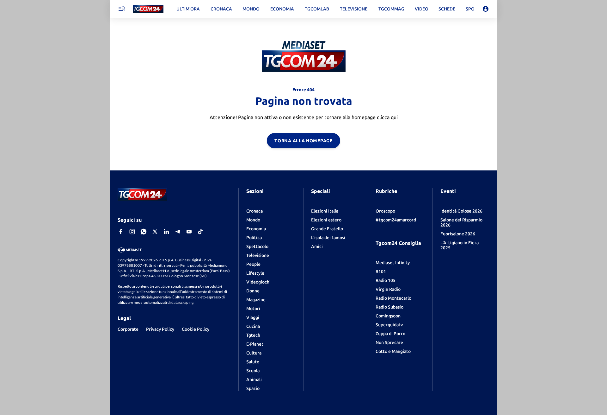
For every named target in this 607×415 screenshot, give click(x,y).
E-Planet (254, 344)
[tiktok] (200, 231)
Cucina (253, 326)
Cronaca (254, 211)
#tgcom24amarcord (396, 219)
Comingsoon (388, 315)
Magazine (256, 299)
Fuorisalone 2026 (457, 233)
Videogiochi (258, 281)
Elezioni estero (326, 219)
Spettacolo (257, 246)
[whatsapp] (143, 231)
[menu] (121, 9)
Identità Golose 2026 (461, 211)
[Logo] (148, 9)
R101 (381, 271)
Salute (252, 361)
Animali (254, 379)
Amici (317, 246)
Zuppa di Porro (390, 333)
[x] (155, 231)
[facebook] (121, 231)
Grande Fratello (327, 228)
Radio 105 (385, 280)
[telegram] (178, 231)
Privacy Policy (160, 329)
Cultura (253, 352)
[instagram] (132, 231)
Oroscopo (385, 211)
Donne (253, 290)
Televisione (257, 255)
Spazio (253, 388)
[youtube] (189, 231)
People (253, 264)
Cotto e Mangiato (393, 351)
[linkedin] (166, 231)
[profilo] (485, 9)
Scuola (253, 370)
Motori (253, 308)
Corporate (128, 329)
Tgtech (253, 335)
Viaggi (252, 317)
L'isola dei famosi (328, 237)
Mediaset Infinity (393, 262)
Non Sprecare (389, 342)
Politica (254, 237)
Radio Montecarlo (393, 298)
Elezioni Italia (324, 211)
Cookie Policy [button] (195, 329)
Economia (256, 228)
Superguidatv (389, 324)
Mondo (253, 219)
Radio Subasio (389, 307)
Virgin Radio (388, 289)
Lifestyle (255, 273)
